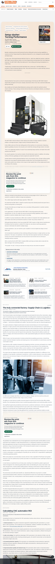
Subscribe (51, 6)
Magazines (24, 6)
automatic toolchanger (37, 166)
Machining (20, 9)
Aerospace (25, 9)
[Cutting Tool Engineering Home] (9, 2)
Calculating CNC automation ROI (17, 511)
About (26, 2)
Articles (3, 6)
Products (15, 6)
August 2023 (5, 309)
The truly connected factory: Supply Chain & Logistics (26, 308)
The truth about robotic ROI (16, 526)
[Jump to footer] (52, 556)
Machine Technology (9, 26)
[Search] (53, 2)
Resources (29, 6)
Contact (35, 2)
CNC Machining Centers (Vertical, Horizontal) (20, 26)
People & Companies (10, 9)
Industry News (9, 6)
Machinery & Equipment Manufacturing (22, 28)
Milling (16, 9)
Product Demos (45, 9)
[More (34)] (53, 9)
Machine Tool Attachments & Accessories (34, 9)
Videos (19, 6)
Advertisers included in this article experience (15, 190)
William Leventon (17, 43)
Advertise (30, 2)
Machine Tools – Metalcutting (10, 28)
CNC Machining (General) (9, 30)
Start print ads (10, 186)
